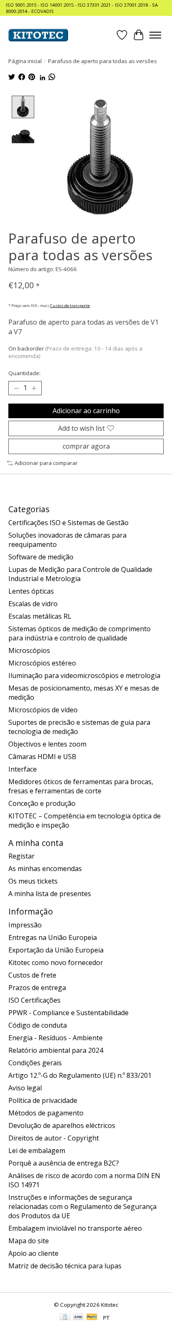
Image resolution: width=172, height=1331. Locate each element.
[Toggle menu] (155, 35)
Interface (22, 769)
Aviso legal (25, 1087)
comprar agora (86, 446)
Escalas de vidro (33, 603)
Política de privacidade (42, 1100)
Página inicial (25, 61)
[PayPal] (91, 1317)
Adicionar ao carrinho (86, 410)
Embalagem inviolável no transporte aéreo (75, 1228)
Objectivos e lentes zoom (47, 744)
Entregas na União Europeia (52, 937)
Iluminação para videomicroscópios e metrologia (84, 675)
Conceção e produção (42, 803)
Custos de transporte (70, 305)
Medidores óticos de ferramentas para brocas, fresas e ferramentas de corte (80, 786)
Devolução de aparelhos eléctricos (61, 1125)
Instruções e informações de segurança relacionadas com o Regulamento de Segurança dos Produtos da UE (82, 1206)
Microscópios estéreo (42, 663)
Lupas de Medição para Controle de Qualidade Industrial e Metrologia (80, 574)
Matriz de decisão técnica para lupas (64, 1265)
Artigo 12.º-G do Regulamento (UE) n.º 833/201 (80, 1075)
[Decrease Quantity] (16, 388)
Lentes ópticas (31, 591)
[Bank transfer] (78, 1317)
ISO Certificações (34, 1000)
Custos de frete (32, 975)
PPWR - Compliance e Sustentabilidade (68, 1012)
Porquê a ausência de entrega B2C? (63, 1163)
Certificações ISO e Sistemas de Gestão (68, 522)
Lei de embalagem (36, 1150)
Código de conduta (37, 1025)
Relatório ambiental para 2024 (55, 1050)
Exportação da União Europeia (56, 950)
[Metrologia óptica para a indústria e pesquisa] (38, 35)
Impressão (25, 925)
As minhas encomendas (45, 868)
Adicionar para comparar (46, 463)
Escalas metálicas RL (39, 616)
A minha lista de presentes (49, 893)
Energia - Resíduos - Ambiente (55, 1037)
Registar (21, 856)
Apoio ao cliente (33, 1253)
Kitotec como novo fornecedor (55, 962)
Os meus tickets (33, 881)
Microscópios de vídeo (43, 709)
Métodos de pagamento (45, 1113)
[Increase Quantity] (33, 388)
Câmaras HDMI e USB (42, 756)
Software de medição (40, 556)
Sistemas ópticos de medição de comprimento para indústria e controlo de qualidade (79, 633)
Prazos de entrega (37, 987)
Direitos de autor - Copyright (53, 1138)
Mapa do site (28, 1240)
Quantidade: (24, 373)
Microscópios (29, 650)
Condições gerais (35, 1062)
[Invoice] (65, 1317)
